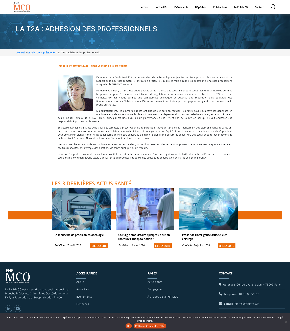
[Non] (285, 322)
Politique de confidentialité (149, 326)
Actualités (161, 7)
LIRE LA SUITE (99, 245)
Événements (181, 7)
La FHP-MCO (241, 7)
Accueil (145, 7)
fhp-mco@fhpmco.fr (246, 303)
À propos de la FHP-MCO (163, 296)
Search (273, 7)
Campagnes (155, 289)
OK (128, 326)
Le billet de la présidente (41, 52)
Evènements (84, 296)
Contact (259, 7)
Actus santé (155, 282)
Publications (220, 7)
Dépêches (200, 7)
